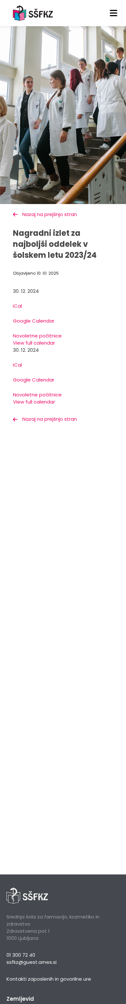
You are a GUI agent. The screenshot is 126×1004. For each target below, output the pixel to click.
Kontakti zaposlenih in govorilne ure (48, 978)
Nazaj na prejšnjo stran (49, 214)
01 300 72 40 (20, 955)
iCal (17, 305)
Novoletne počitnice (37, 335)
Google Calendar (33, 320)
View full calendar (34, 342)
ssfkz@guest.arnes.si (31, 962)
